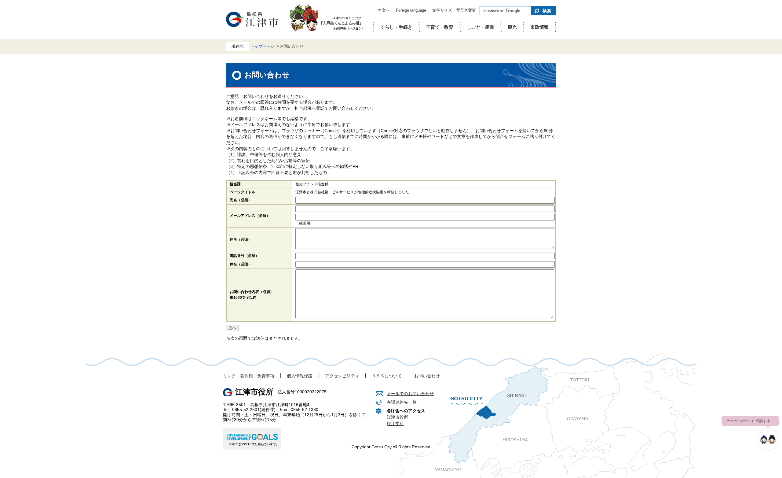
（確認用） (304, 223)
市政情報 (539, 27)
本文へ (384, 10)
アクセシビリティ (342, 375)
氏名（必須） (241, 200)
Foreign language (411, 10)
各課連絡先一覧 (402, 402)
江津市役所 (397, 417)
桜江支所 (395, 423)
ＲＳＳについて (387, 375)
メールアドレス (250, 215)
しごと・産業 (480, 27)
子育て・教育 (439, 27)
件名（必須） (241, 264)
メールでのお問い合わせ (410, 393)
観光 (512, 27)
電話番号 (244, 256)
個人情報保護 (299, 375)
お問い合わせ (427, 375)
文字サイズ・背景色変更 (454, 10)
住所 (241, 239)
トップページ (262, 46)
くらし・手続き (396, 27)
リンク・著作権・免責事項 (248, 375)
